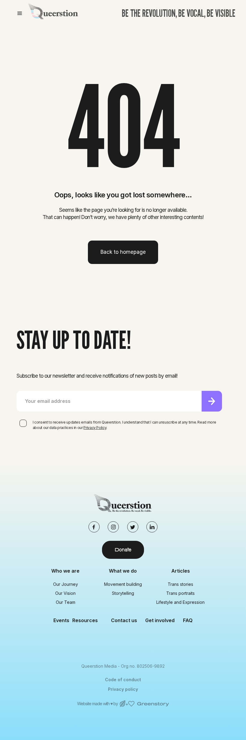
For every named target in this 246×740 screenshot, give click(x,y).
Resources (85, 620)
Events (61, 620)
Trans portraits (180, 593)
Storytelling (123, 593)
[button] (19, 13)
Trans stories (180, 584)
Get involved (160, 620)
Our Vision (65, 593)
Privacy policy (123, 689)
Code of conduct (123, 679)
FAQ (188, 620)
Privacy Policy (94, 427)
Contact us (124, 620)
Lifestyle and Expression (180, 602)
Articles (180, 571)
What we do (123, 571)
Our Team (65, 602)
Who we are (65, 571)
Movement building (123, 584)
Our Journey (65, 584)
